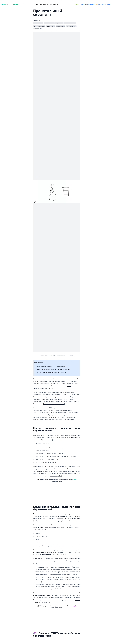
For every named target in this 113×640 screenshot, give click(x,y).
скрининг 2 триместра (60, 26)
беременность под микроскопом (53, 404)
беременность (50, 23)
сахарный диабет (55, 476)
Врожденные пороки (59, 23)
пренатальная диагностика (70, 23)
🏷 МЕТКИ (99, 4)
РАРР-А (35, 26)
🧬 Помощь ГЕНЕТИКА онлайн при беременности (52, 372)
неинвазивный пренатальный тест (68, 518)
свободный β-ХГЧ (41, 26)
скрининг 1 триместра (50, 26)
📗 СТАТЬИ (79, 4)
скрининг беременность (71, 26)
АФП (45, 23)
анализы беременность (38, 23)
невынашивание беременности (51, 399)
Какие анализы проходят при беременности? (51, 366)
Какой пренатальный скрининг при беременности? (53, 369)
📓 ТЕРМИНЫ (89, 4)
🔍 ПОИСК (108, 4)
